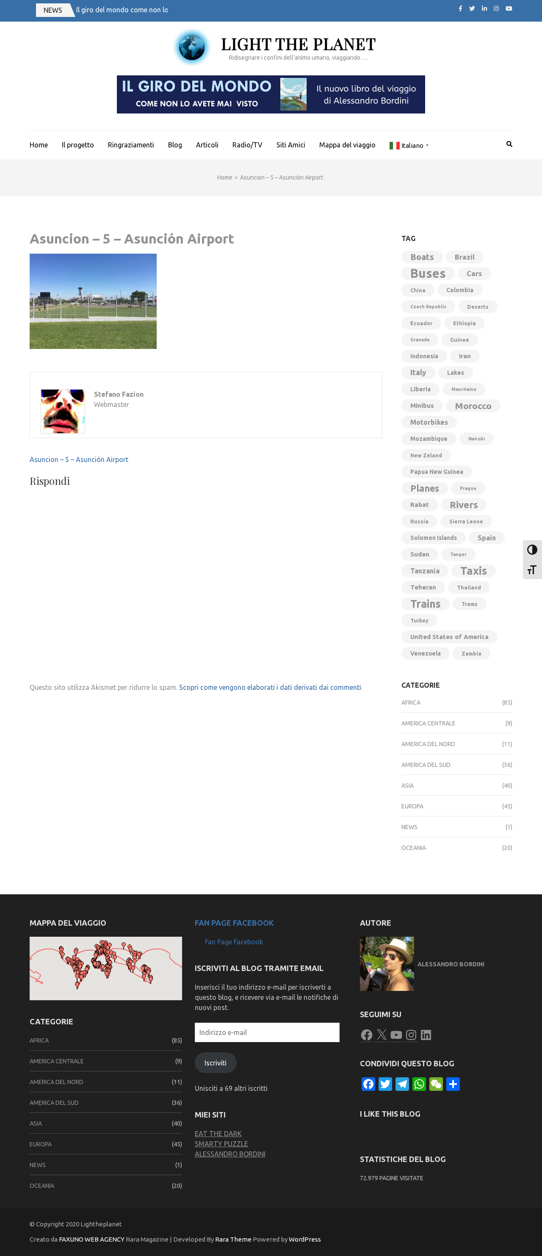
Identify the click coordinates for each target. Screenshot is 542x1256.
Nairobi (476, 438)
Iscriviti (216, 1063)
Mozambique (429, 438)
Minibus (422, 405)
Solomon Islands (433, 537)
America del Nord (428, 744)
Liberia (420, 389)
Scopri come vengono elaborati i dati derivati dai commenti (270, 687)
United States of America (449, 636)
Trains (425, 604)
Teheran (423, 587)
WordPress (305, 1239)
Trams (470, 604)
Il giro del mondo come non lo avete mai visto (146, 10)
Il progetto (78, 145)
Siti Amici (291, 145)
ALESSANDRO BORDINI (230, 1154)
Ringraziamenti (131, 145)
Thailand (469, 587)
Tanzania (425, 571)
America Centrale (428, 723)
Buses (428, 273)
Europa (412, 806)
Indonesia (424, 356)
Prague (468, 488)
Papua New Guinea (436, 471)
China (418, 290)
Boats (422, 257)
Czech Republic (428, 306)
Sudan (419, 554)
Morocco (473, 406)
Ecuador (421, 323)
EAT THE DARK (218, 1133)
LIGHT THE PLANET (298, 43)
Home (39, 145)
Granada (419, 339)
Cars (474, 273)
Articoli (207, 145)
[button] (76, 953)
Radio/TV (247, 145)
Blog (175, 145)
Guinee (459, 340)
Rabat (419, 504)
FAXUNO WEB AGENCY (91, 1239)
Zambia (471, 653)
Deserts (478, 307)
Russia (419, 521)
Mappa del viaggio (347, 145)
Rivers (464, 504)
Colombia (459, 290)
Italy (418, 372)
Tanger (458, 554)
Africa (410, 702)
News (409, 827)
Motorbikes (429, 422)
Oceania (413, 847)
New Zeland (426, 455)
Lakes (455, 372)
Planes (424, 488)
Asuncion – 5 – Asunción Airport (79, 459)
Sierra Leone (466, 521)
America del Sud (426, 764)
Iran (465, 356)
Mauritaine (463, 389)
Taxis (473, 570)
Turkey (419, 620)
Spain (487, 538)
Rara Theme (233, 1239)
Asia (407, 785)
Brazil (465, 257)
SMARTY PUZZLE (221, 1144)
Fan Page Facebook (234, 922)
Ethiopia (464, 323)
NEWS (53, 10)
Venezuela (425, 653)
